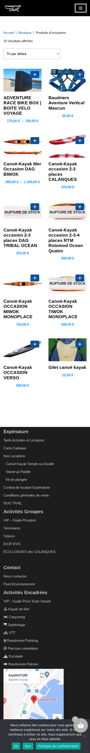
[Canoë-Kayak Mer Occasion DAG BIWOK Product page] (22, 146)
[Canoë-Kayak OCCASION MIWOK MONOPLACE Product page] (22, 283)
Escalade (15, 656)
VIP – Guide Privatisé (19, 520)
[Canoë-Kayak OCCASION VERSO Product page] (22, 349)
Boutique (24, 32)
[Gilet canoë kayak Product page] (67, 349)
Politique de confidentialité (58, 746)
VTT (11, 633)
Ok (16, 746)
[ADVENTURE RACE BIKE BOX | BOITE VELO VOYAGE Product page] (22, 80)
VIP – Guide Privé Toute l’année (27, 601)
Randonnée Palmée (22, 664)
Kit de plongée (16, 479)
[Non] (84, 736)
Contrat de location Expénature (26, 487)
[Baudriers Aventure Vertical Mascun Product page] (67, 80)
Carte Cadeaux (14, 448)
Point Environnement (19, 584)
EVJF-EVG (12, 544)
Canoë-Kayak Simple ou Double (30, 464)
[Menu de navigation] (81, 8)
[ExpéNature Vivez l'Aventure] (12, 8)
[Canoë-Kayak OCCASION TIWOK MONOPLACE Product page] (67, 283)
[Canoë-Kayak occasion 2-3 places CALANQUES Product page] (67, 146)
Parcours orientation (22, 648)
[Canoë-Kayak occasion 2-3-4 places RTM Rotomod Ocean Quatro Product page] (67, 212)
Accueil (8, 32)
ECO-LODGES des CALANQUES (29, 552)
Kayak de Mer (18, 609)
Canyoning (16, 617)
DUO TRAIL (12, 503)
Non (28, 746)
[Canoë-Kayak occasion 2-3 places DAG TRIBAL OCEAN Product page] (22, 212)
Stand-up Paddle (18, 472)
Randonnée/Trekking (22, 640)
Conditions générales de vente (26, 495)
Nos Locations (14, 456)
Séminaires (12, 528)
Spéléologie (16, 625)
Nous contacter (15, 576)
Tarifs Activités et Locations (23, 440)
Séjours (9, 536)
